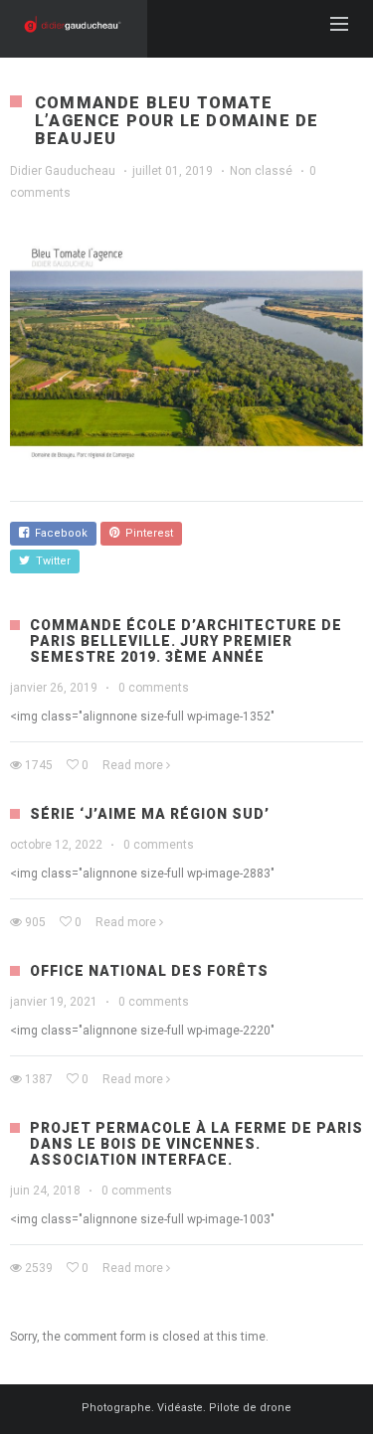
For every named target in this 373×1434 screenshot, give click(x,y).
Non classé (261, 171)
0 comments (153, 688)
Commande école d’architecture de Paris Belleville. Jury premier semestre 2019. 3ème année (186, 641)
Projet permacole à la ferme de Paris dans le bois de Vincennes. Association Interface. (196, 1144)
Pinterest (146, 533)
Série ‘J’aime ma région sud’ (150, 814)
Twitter (50, 561)
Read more (132, 765)
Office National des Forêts (149, 971)
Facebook (58, 533)
